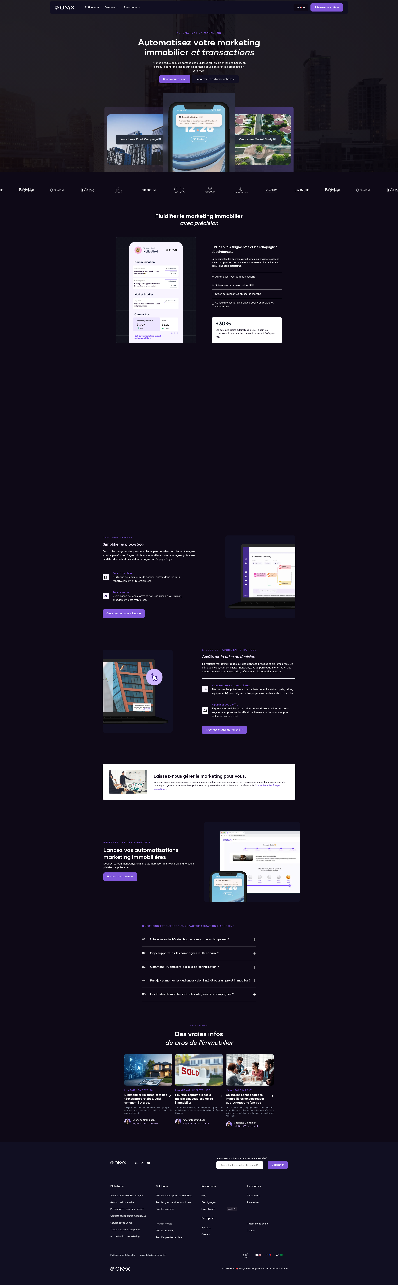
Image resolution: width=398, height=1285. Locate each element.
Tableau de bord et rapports (125, 1229)
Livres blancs (208, 1209)
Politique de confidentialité (122, 1255)
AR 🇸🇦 (279, 1255)
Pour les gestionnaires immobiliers (173, 1202)
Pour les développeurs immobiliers (174, 1195)
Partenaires (253, 1202)
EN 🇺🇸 (258, 1255)
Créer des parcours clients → (123, 613)
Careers (205, 1234)
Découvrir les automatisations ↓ (215, 79)
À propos (206, 1227)
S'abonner (278, 1165)
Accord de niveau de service (153, 1255)
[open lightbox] (138, 691)
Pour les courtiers (165, 1209)
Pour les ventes (164, 1223)
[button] (92, 7)
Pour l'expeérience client (169, 1237)
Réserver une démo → (120, 876)
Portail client (253, 1195)
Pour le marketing (165, 1230)
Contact (251, 1230)
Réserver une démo (175, 79)
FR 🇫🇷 (268, 1255)
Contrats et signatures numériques (128, 1216)
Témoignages (208, 1202)
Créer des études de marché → (224, 730)
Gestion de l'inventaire (122, 1202)
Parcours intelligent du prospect (127, 1209)
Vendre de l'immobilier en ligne (126, 1195)
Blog (203, 1195)
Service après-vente (121, 1222)
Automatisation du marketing (125, 1236)
